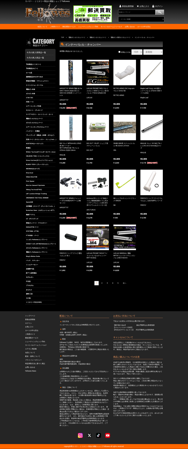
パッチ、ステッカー (33, 260)
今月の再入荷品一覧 (35, 58)
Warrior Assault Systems (35, 185)
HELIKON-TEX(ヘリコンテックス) (37, 156)
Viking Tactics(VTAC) (34, 190)
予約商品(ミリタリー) (33, 64)
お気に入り (144, 6)
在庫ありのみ (125, 52)
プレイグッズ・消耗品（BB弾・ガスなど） (40, 135)
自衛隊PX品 (30, 269)
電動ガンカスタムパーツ (34, 118)
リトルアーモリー (32, 265)
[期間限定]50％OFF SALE (34, 77)
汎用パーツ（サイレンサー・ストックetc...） (40, 139)
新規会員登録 (128, 6)
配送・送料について (32, 356)
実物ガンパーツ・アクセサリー (36, 223)
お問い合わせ (130, 27)
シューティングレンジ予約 (88, 27)
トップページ (30, 316)
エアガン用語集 (31, 349)
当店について (42, 27)
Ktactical (29, 173)
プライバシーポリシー (33, 360)
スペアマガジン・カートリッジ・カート (39, 114)
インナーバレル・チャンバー (144, 37)
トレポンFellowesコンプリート (37, 240)
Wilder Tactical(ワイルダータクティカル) (40, 152)
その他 (28, 298)
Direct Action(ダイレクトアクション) (39, 160)
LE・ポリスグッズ (32, 219)
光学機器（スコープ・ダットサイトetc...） (40, 206)
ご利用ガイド (55, 27)
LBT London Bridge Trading (36, 194)
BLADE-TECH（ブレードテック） (37, 164)
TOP (62, 37)
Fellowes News (30, 371)
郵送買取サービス (69, 27)
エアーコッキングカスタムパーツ (37, 127)
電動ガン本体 (30, 89)
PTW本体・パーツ (32, 235)
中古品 (28, 281)
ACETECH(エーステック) (34, 143)
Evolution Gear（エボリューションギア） (40, 210)
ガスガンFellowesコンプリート (37, 248)
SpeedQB (29, 202)
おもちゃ (29, 290)
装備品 (28, 148)
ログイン (159, 6)
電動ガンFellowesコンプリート (37, 252)
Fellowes (106, 446)
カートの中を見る (144, 27)
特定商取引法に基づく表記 (35, 364)
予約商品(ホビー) (32, 68)
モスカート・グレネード (34, 110)
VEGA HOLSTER (31, 177)
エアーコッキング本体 (33, 106)
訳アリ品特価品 (31, 273)
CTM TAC (29, 98)
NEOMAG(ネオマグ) (33, 169)
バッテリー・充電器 (33, 131)
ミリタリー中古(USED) (34, 302)
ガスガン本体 (30, 93)
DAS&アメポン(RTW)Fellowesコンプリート (40, 244)
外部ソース (30, 102)
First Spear (30, 181)
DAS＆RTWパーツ (32, 227)
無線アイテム (30, 215)
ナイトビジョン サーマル (34, 85)
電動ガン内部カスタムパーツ (120, 37)
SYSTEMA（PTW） (33, 231)
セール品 (29, 73)
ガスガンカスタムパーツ (34, 123)
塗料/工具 (29, 294)
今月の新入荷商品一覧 (40, 52)
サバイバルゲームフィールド (111, 27)
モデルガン (30, 277)
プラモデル (30, 286)
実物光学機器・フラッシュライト (37, 81)
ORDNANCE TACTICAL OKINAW (37, 198)
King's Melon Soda (33, 256)
